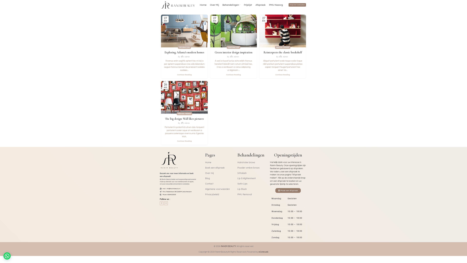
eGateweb (263, 252)
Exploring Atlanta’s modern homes (184, 52)
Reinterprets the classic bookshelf (283, 52)
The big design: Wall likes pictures (184, 119)
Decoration (184, 47)
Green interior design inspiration (233, 52)
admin (187, 57)
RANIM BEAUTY (228, 246)
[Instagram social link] (166, 203)
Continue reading (184, 75)
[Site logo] (178, 4)
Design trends (282, 47)
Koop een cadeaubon (297, 5)
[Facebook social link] (161, 203)
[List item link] (219, 162)
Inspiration (233, 47)
